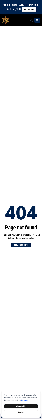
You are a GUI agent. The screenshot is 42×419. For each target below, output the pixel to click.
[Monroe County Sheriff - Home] (16, 20)
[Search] (31, 20)
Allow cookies (21, 406)
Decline (21, 412)
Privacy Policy (26, 400)
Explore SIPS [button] (29, 9)
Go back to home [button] (21, 245)
